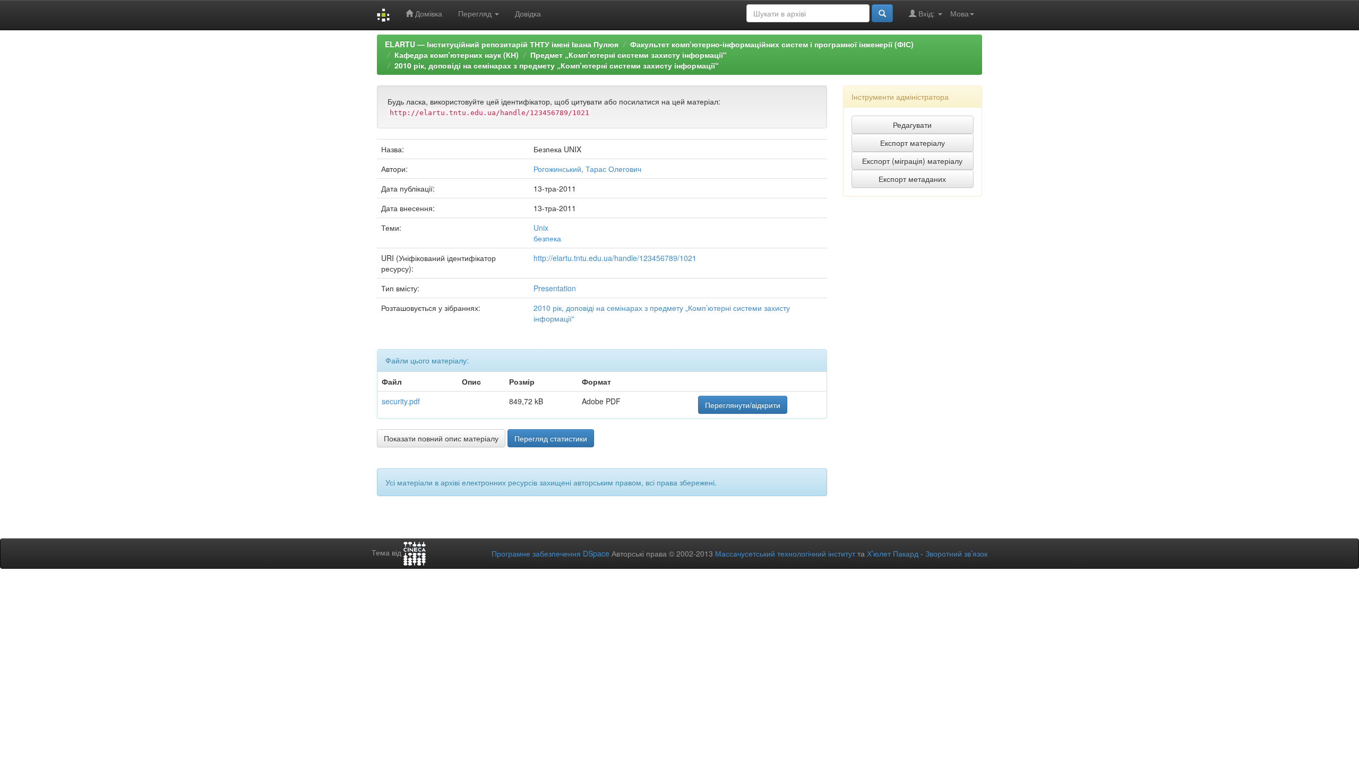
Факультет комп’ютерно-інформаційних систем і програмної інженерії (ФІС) (772, 44)
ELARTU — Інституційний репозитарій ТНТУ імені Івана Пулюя (501, 44)
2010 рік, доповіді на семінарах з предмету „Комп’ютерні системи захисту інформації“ (556, 65)
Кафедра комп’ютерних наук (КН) (456, 54)
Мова (959, 13)
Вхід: (926, 13)
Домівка (427, 13)
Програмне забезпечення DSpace (550, 553)
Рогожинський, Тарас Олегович (587, 168)
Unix (541, 227)
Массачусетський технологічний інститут (785, 553)
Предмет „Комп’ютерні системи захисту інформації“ (628, 54)
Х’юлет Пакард (892, 553)
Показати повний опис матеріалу (441, 438)
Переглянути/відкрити (742, 405)
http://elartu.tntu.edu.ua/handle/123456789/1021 (615, 258)
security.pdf (401, 401)
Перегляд (476, 13)
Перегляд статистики (550, 438)
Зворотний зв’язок (956, 553)
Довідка (528, 13)
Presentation (555, 288)
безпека (547, 238)
